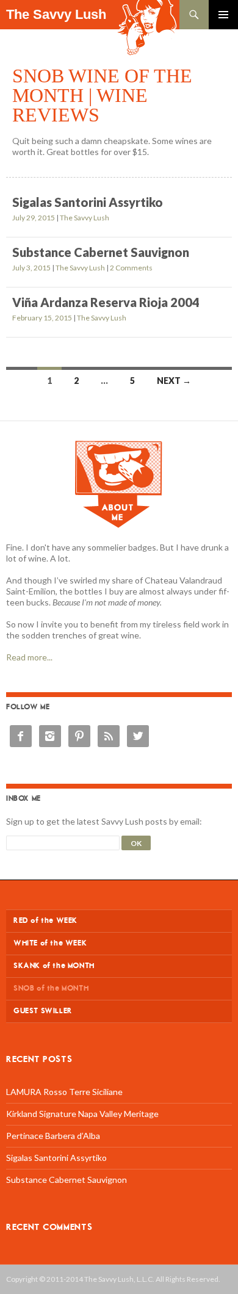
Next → (174, 380)
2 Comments (131, 267)
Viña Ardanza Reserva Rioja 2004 (106, 302)
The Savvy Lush (56, 14)
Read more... (29, 657)
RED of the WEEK (45, 921)
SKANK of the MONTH (54, 966)
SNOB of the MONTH (50, 988)
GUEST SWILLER (43, 1011)
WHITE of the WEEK (50, 943)
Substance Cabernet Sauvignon (100, 252)
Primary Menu (223, 14)
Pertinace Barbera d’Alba (53, 1135)
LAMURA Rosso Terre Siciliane (64, 1091)
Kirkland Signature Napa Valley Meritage (82, 1113)
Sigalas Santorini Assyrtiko (87, 202)
